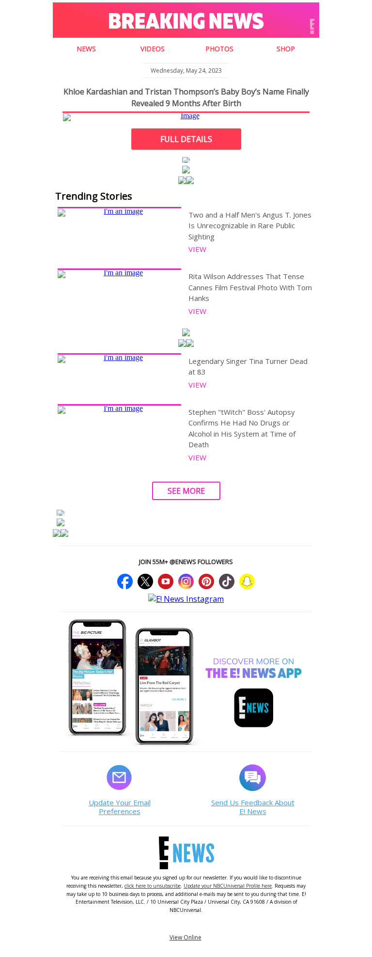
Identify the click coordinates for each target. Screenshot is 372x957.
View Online (186, 937)
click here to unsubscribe (152, 885)
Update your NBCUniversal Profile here (228, 885)
